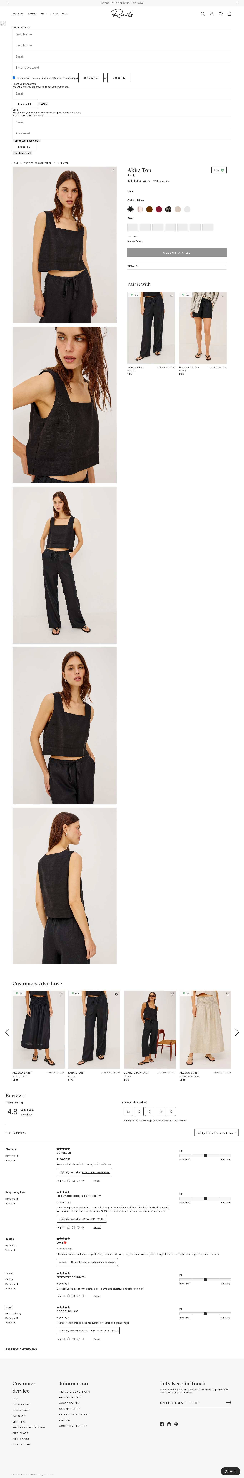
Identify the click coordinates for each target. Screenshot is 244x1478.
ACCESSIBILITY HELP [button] (73, 1426)
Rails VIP (18, 13)
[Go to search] (203, 14)
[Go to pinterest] (176, 1425)
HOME (15, 163)
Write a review (161, 181)
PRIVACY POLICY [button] (70, 1397)
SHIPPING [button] (19, 1421)
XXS (132, 227)
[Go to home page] (122, 14)
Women (33, 13)
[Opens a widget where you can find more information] (230, 1471)
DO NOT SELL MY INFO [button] (74, 1414)
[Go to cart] (229, 14)
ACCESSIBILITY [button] (69, 1403)
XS (145, 227)
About (65, 13)
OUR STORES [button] (21, 1410)
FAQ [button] (15, 1398)
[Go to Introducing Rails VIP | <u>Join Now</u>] (122, 3)
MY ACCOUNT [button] (22, 1404)
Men (43, 13)
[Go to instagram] (169, 1425)
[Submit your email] (228, 1403)
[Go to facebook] (162, 1425)
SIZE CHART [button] (21, 1433)
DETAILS (132, 266)
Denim (54, 13)
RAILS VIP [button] (19, 1416)
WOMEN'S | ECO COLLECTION (38, 163)
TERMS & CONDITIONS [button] (74, 1391)
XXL (208, 227)
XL (195, 227)
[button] (212, 14)
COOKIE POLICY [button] (70, 1408)
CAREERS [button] (65, 1420)
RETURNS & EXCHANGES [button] (29, 1427)
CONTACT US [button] (22, 1444)
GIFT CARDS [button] (21, 1438)
